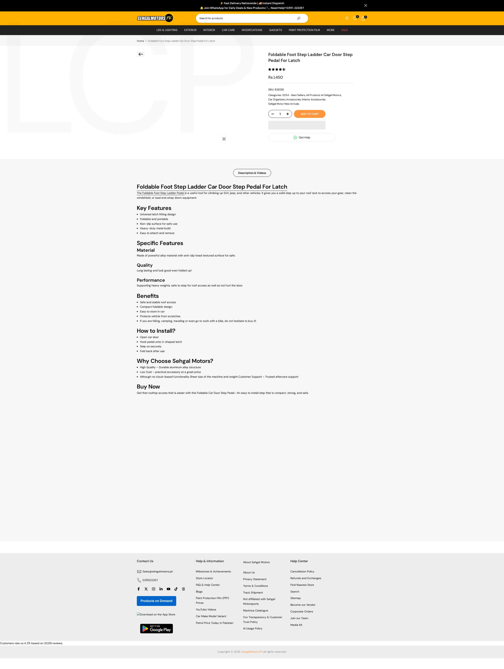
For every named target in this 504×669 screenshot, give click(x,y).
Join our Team (299, 618)
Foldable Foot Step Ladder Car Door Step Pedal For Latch (212, 186)
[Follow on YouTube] (168, 589)
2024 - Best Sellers (293, 95)
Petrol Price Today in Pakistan (214, 623)
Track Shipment (253, 592)
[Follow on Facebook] (138, 589)
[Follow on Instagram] (153, 589)
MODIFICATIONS (252, 30)
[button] (277, 69)
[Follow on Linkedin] (161, 589)
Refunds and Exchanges (305, 578)
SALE (344, 30)
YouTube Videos (206, 609)
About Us (249, 572)
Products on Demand (156, 601)
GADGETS (275, 30)
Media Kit (296, 625)
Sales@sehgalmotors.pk (158, 571)
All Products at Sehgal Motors (323, 95)
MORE (330, 30)
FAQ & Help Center (208, 585)
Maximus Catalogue (255, 610)
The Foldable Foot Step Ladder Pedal (161, 193)
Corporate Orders (301, 611)
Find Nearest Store (302, 585)
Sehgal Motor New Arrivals (283, 103)
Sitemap (295, 598)
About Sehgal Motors (256, 562)
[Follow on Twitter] (146, 589)
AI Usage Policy (252, 628)
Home (140, 41)
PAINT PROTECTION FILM (304, 30)
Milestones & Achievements (213, 571)
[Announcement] (252, 5)
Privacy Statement (254, 579)
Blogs (199, 591)
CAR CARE (228, 30)
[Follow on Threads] (183, 589)
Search (294, 591)
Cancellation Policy (302, 571)
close (138, 5)
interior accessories (313, 99)
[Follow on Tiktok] (176, 589)
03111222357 (150, 580)
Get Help (304, 137)
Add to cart (310, 114)
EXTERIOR (190, 30)
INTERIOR (209, 30)
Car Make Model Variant (211, 616)
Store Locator (204, 578)
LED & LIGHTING (167, 30)
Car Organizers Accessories (284, 99)
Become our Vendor (302, 605)
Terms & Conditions (255, 586)
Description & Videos (252, 173)
